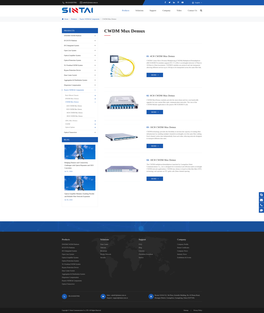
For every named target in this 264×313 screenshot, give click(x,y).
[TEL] (261, 205)
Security (103, 257)
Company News (182, 251)
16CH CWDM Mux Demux (75, 112)
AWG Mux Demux (71, 120)
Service (141, 257)
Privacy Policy (198, 310)
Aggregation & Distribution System (75, 80)
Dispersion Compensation (72, 85)
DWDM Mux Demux (72, 98)
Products (125, 10)
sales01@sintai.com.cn (90, 2)
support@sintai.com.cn (120, 298)
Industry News (182, 254)
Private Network (105, 254)
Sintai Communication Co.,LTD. (79, 310)
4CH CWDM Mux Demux (74, 106)
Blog (66, 140)
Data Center (104, 244)
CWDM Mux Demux (109, 19)
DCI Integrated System (71, 45)
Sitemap (186, 310)
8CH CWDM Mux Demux (74, 109)
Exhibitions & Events (184, 257)
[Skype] (261, 194)
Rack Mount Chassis (71, 95)
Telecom (103, 247)
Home (66, 19)
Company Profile (182, 244)
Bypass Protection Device (72, 70)
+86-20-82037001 (71, 2)
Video (179, 10)
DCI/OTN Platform (70, 40)
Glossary (141, 251)
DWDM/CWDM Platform (72, 35)
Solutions (139, 10)
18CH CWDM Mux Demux (75, 116)
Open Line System (70, 50)
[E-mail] (261, 199)
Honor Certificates (183, 247)
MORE (154, 75)
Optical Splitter (70, 127)
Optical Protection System (72, 60)
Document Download (146, 254)
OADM (67, 124)
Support (153, 10)
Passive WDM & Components (89, 19)
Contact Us (192, 10)
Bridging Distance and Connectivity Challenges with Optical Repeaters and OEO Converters (79, 165)
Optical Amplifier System (72, 55)
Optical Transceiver (70, 132)
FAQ (140, 244)
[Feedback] (261, 210)
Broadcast (103, 251)
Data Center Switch (70, 75)
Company (166, 10)
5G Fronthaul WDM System (73, 65)
